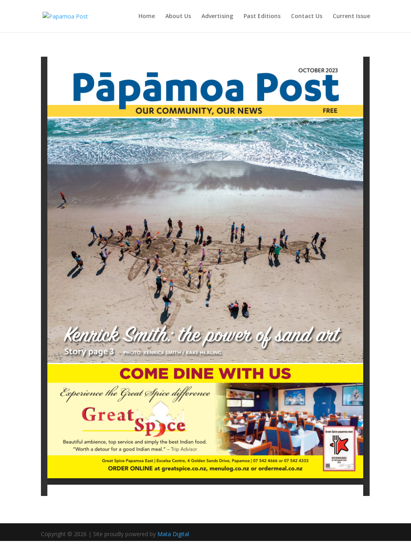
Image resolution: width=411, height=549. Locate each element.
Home (146, 16)
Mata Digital (173, 534)
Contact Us (306, 16)
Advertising (217, 16)
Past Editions (262, 16)
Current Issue (351, 16)
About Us (178, 16)
